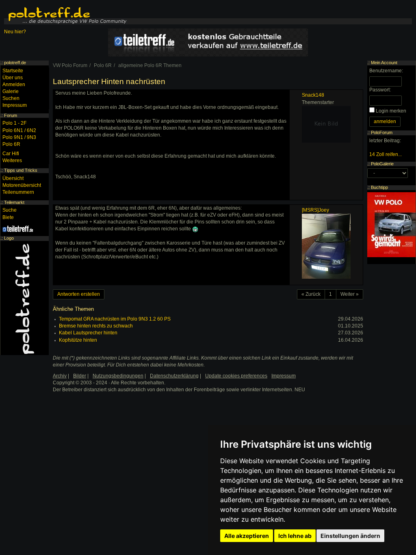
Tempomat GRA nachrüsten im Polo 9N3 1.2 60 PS (115, 319)
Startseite (12, 71)
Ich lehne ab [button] (295, 535)
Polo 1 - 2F (14, 123)
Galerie (10, 91)
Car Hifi (10, 153)
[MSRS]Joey (315, 210)
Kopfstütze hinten (78, 340)
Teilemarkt (14, 202)
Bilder (79, 376)
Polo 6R (11, 144)
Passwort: (380, 90)
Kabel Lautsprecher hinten (88, 333)
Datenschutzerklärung (174, 376)
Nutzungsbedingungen (118, 376)
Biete (8, 217)
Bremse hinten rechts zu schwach (96, 326)
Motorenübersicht (21, 185)
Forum (10, 115)
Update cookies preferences (236, 376)
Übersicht (13, 178)
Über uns (12, 77)
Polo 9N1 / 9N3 (19, 137)
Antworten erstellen (78, 294)
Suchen (11, 98)
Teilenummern (18, 192)
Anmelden (13, 84)
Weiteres (12, 160)
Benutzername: (386, 71)
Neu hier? (15, 32)
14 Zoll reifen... (385, 154)
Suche (9, 210)
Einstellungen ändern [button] (350, 535)
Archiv (60, 376)
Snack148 (313, 95)
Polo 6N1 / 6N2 (19, 130)
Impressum (14, 105)
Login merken (391, 111)
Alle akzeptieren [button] (246, 535)
